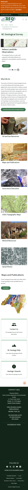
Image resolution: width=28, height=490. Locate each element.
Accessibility (19, 471)
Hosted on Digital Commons (14, 480)
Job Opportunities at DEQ (15, 408)
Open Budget (14, 476)
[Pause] (18, 63)
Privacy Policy (21, 474)
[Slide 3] (14, 63)
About (6, 25)
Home (2, 25)
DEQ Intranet (15, 412)
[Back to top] (24, 377)
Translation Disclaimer (11, 469)
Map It (19, 394)
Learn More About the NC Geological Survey (13, 103)
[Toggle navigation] (26, 19)
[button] (22, 19)
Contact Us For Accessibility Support (14, 463)
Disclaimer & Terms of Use (10, 474)
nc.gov (19, 469)
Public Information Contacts (14, 400)
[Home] (8, 18)
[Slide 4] (15, 63)
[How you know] (12, 15)
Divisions (11, 25)
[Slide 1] (10, 63)
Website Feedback (10, 471)
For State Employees (15, 410)
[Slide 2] (12, 63)
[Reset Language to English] (19, 15)
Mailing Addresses (14, 402)
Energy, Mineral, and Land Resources (10, 27)
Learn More (18, 9)
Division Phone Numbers (14, 396)
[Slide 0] (9, 63)
